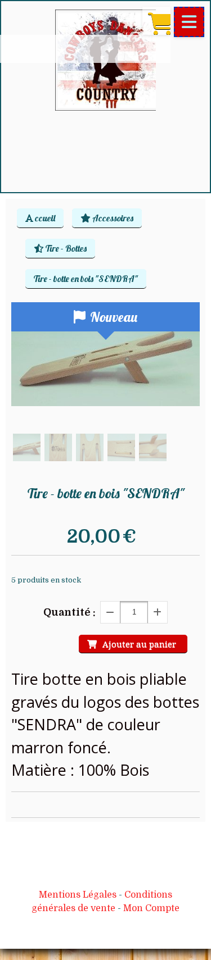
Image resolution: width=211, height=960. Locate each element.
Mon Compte (151, 908)
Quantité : (69, 612)
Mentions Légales (77, 895)
